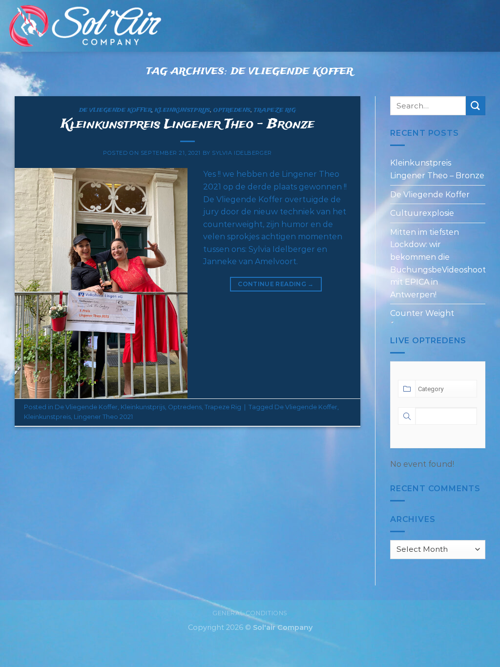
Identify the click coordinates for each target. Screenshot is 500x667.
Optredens (232, 110)
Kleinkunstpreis (47, 416)
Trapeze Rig (275, 110)
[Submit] (475, 105)
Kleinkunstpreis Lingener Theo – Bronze (187, 125)
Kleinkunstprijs (182, 110)
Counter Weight (422, 313)
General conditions (250, 613)
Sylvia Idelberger (242, 152)
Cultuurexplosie (422, 213)
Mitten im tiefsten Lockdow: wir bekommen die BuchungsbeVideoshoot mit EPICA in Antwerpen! (438, 263)
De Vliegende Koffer (115, 110)
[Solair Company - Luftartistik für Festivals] (84, 25)
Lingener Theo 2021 (103, 416)
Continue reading (276, 284)
